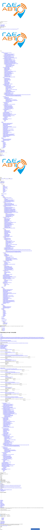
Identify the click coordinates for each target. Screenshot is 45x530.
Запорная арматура (8, 90)
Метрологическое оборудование (8, 111)
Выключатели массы (6, 69)
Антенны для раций (6, 82)
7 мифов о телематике (3, 490)
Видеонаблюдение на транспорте (7, 58)
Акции (1, 506)
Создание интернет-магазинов (4, 525)
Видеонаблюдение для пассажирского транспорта (10, 62)
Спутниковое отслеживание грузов (7, 126)
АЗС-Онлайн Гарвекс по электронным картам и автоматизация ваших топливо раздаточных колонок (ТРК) (17, 94)
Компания (3, 141)
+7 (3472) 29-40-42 (2, 24)
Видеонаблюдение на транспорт (7, 139)
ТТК (5, 120)
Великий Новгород (5, 188)
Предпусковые (6, 103)
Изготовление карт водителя (6, 124)
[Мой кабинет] (0, 149)
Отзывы (4, 145)
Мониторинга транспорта (6, 140)
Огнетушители (6, 70)
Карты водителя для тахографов (7, 116)
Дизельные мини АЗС (5, 131)
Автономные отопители (6, 102)
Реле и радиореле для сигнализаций (8, 107)
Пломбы (5, 110)
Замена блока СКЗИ (5, 127)
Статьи (1, 501)
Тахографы (4, 96)
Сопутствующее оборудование (8, 64)
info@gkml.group (3, 326)
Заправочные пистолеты (9, 88)
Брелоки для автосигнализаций (8, 105)
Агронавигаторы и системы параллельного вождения (9, 114)
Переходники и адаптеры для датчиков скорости (12, 100)
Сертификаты (4, 144)
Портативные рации (6, 78)
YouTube (4, 330)
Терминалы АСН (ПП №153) (7, 74)
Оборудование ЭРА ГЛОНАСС (6, 338)
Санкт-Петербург (5, 187)
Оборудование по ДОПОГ (6, 67)
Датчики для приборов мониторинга (8, 54)
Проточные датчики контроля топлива (9, 57)
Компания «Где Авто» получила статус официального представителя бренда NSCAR (10, 485)
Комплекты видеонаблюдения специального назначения (11, 63)
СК (4, 121)
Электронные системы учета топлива (9, 93)
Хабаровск (4, 191)
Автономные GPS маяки (6, 112)
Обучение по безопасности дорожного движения (9, 135)
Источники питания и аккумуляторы (7, 113)
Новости (4, 142)
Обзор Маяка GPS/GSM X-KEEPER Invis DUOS (6, 489)
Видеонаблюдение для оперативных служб (9, 61)
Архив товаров (31, 338)
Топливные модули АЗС (7, 92)
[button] (35, 529)
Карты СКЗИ (6, 117)
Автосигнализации (5, 104)
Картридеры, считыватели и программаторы (11, 99)
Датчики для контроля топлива (8, 203)
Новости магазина (3, 515)
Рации (4, 77)
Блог (2, 137)
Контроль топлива (5, 125)
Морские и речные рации (7, 79)
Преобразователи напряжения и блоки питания (8, 115)
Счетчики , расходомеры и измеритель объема (11, 89)
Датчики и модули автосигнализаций (9, 108)
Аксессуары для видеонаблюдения (10, 65)
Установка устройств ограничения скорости (8, 134)
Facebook (3, 518)
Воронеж (4, 189)
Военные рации (6, 81)
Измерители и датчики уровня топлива (9, 56)
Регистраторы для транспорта (8, 59)
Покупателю (1, 503)
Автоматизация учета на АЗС (6, 130)
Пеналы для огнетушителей (7, 72)
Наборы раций (6, 80)
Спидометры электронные (9, 101)
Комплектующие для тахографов (8, 98)
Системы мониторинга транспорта (7, 52)
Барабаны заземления (7, 68)
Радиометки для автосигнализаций (8, 106)
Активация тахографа (5, 132)
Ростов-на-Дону (5, 190)
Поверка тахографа (5, 133)
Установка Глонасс (5, 128)
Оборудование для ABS (7, 76)
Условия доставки (2, 504)
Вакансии (4, 143)
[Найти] (0, 153)
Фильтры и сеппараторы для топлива (10, 86)
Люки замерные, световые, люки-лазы (10, 91)
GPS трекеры (6, 53)
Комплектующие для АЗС (7, 85)
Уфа (3, 192)
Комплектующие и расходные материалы (9, 55)
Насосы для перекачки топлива (9, 87)
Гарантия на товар (2, 505)
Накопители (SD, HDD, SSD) (9, 66)
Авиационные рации (7, 83)
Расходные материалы (6, 109)
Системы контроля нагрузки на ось (7, 118)
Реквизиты (4, 146)
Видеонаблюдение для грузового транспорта (9, 60)
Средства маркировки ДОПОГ (8, 73)
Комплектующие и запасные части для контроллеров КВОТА (13, 95)
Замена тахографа (5, 129)
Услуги (2, 122)
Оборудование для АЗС (6, 84)
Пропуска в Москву (5, 119)
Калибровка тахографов (6, 136)
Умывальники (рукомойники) (8, 75)
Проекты (3, 138)
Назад (3, 196)
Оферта (4, 147)
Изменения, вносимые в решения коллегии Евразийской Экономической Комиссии (10, 486)
